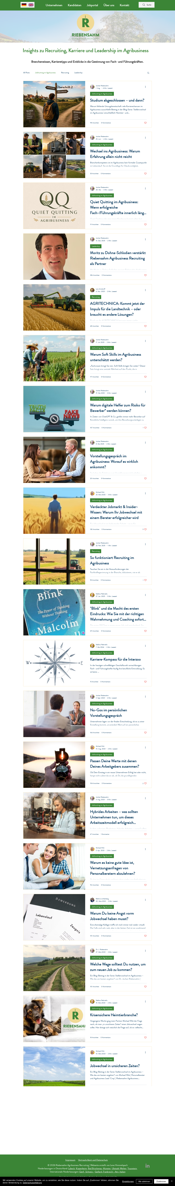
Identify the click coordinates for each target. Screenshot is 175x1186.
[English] (30, 5)
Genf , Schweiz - (86, 1171)
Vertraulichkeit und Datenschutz (93, 1160)
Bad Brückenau (95, 1168)
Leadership (78, 72)
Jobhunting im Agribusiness (45, 72)
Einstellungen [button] (128, 1181)
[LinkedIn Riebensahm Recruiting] (147, 1166)
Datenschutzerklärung (32, 1182)
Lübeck (71, 1168)
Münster (107, 1168)
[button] (148, 73)
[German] (24, 5)
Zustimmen (161, 1181)
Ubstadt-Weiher (119, 1168)
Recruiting (65, 72)
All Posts (26, 72)
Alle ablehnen (144, 1181)
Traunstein (132, 1168)
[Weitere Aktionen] (146, 87)
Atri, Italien (120, 1171)
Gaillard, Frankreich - (105, 1171)
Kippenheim (81, 1168)
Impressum (70, 1160)
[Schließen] (171, 1181)
